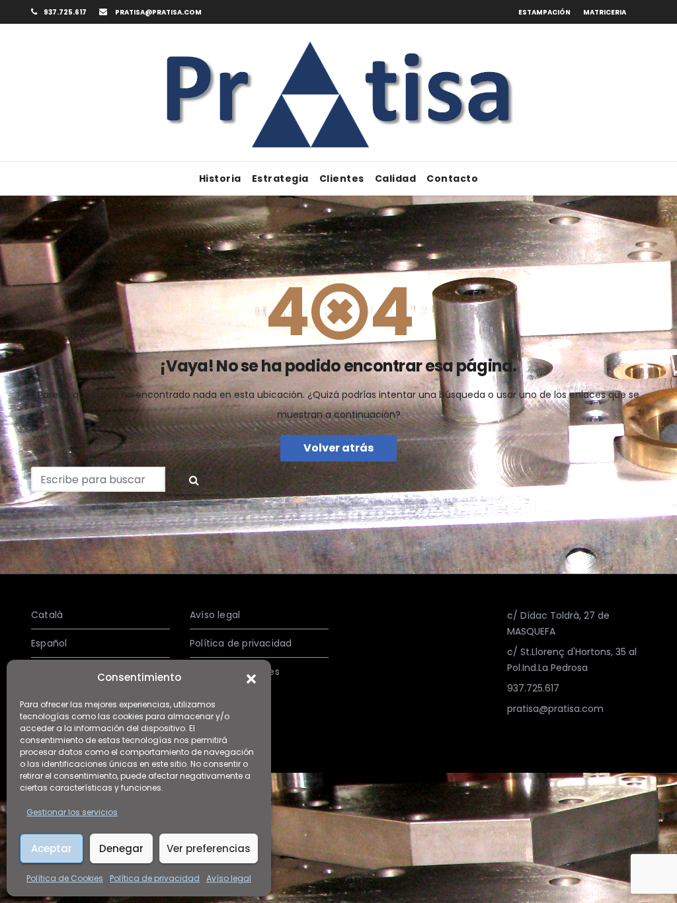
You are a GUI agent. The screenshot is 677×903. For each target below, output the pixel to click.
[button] (251, 677)
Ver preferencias (209, 848)
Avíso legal (228, 878)
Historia (220, 178)
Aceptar (51, 848)
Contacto (452, 178)
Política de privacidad (155, 878)
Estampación (544, 12)
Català (47, 614)
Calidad (396, 178)
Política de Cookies (64, 878)
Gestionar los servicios (72, 812)
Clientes (341, 178)
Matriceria (604, 12)
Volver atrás (338, 447)
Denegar (121, 848)
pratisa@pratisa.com (158, 12)
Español (49, 643)
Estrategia (280, 178)
